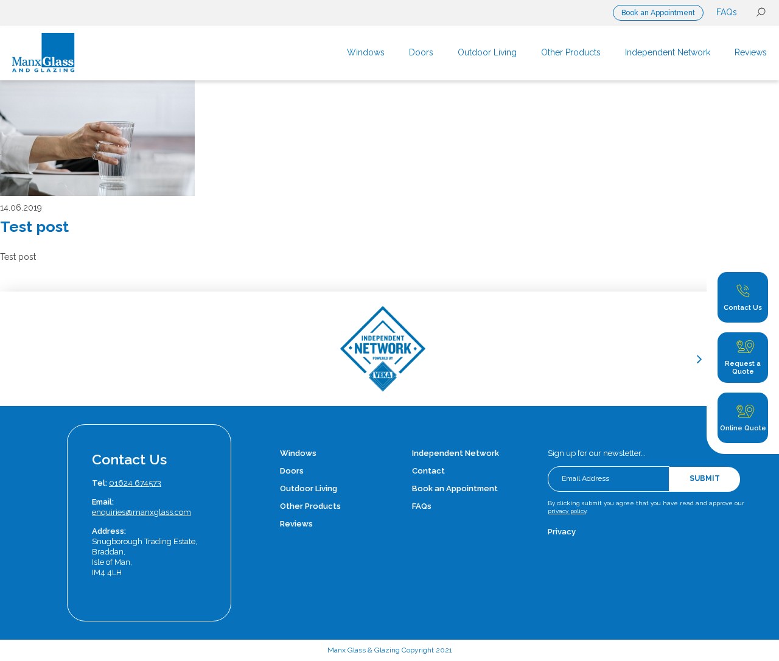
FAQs (726, 12)
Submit (705, 478)
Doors (292, 470)
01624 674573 (135, 483)
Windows (298, 453)
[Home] (90, 53)
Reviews (296, 523)
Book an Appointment (658, 13)
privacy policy (567, 511)
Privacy (562, 531)
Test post (34, 226)
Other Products (310, 506)
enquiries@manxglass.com (141, 512)
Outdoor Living (308, 488)
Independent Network (455, 453)
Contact (428, 470)
